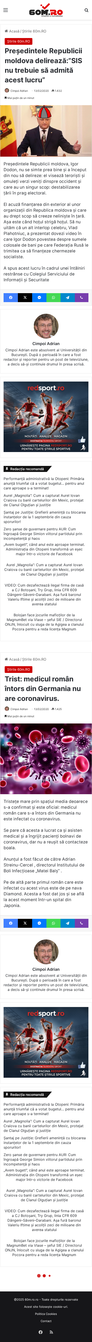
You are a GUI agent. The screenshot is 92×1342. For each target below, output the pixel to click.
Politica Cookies (46, 1314)
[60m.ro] (46, 10)
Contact (46, 1321)
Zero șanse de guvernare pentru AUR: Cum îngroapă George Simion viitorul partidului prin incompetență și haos (43, 534)
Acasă (13, 31)
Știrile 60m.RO (34, 31)
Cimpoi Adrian (19, 90)
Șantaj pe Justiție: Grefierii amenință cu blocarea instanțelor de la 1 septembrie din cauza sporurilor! (45, 517)
